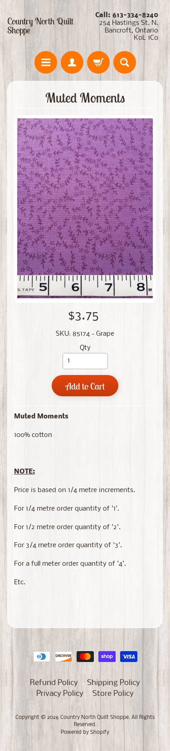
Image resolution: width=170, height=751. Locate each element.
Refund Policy (54, 683)
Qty (85, 348)
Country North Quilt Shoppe (40, 26)
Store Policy (113, 694)
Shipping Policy (113, 683)
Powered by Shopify (85, 732)
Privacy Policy (59, 694)
